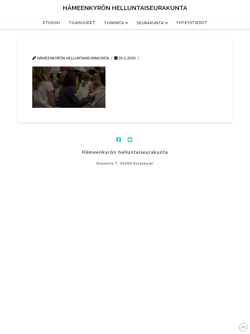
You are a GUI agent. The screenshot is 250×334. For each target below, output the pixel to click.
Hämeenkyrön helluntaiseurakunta (125, 8)
